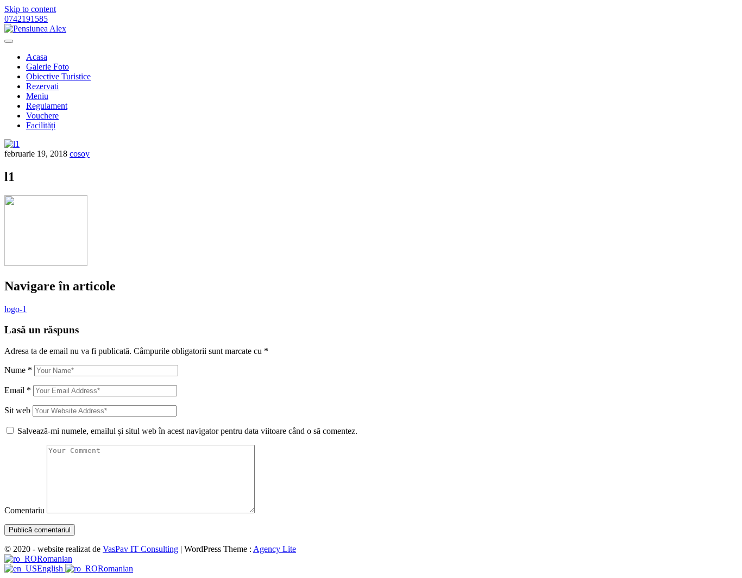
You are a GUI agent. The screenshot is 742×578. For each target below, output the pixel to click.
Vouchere (42, 115)
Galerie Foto (47, 66)
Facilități (40, 125)
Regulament (46, 105)
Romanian (54, 558)
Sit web (17, 410)
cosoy (80, 153)
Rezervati (42, 86)
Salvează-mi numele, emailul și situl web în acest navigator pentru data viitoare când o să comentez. (187, 431)
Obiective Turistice (58, 76)
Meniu (37, 96)
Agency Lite (274, 549)
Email (17, 390)
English (51, 568)
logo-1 (15, 309)
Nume (18, 370)
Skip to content (30, 9)
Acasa (36, 56)
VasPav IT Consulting (140, 549)
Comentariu (24, 510)
